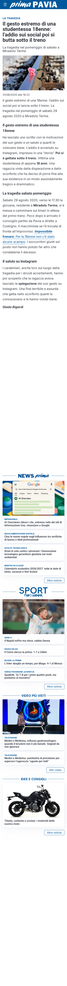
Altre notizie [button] (54, 580)
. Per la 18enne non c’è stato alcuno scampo (29, 236)
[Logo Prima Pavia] (33, 4)
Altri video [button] (55, 770)
